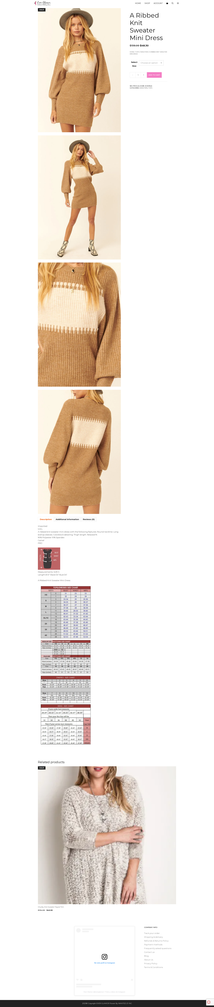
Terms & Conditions (153, 967)
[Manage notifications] (209, 1002)
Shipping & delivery (153, 937)
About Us (148, 960)
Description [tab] (46, 519)
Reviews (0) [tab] (89, 519)
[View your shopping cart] (167, 3)
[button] (178, 3)
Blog (146, 956)
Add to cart (154, 75)
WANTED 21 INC (125, 1003)
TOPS (137, 52)
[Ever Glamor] (43, 3)
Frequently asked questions (157, 948)
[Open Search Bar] (172, 3)
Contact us (149, 952)
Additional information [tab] (67, 519)
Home (138, 3)
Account (158, 3)
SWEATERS (144, 52)
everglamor (99, 992)
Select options (45, 915)
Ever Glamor (88, 992)
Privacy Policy (150, 963)
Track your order (152, 933)
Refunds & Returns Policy (156, 941)
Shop (147, 3)
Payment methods (153, 944)
